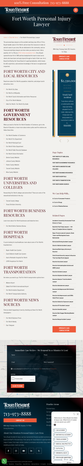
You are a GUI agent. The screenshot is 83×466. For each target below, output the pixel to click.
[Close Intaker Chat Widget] (77, 414)
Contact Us (20, 420)
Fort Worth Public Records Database (16, 150)
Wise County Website (12, 172)
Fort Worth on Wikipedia (13, 93)
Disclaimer (11, 464)
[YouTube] (23, 451)
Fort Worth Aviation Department (15, 290)
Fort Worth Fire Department (14, 139)
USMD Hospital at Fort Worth (14, 261)
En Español (43, 464)
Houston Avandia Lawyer (60, 309)
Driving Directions (9, 428)
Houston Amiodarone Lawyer (61, 285)
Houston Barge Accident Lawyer (62, 319)
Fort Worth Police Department (14, 146)
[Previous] (60, 141)
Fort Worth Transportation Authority (16, 294)
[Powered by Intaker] (69, 462)
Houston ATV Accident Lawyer (61, 305)
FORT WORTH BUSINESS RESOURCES (63, 172)
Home (5, 37)
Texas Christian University (13, 204)
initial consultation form (26, 53)
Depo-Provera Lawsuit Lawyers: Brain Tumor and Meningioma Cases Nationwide (63, 235)
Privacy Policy (53, 368)
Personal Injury (50, 408)
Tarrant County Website (13, 168)
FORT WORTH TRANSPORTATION (61, 180)
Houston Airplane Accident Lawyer (62, 275)
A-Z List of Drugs (57, 202)
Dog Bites (49, 422)
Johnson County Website (13, 161)
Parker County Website (12, 165)
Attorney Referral (35, 464)
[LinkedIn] (31, 451)
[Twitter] (39, 451)
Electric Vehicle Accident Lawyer (62, 245)
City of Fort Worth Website (13, 100)
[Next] (68, 141)
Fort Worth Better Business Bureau (16, 226)
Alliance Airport (10, 283)
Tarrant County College (12, 201)
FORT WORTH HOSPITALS (59, 176)
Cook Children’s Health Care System (16, 254)
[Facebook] (8, 451)
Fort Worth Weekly (11, 322)
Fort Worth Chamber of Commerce (16, 135)
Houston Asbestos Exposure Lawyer (63, 301)
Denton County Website (12, 157)
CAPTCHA (13, 374)
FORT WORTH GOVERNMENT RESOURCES (64, 162)
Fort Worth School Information (14, 154)
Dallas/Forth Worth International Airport (17, 286)
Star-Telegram (10, 325)
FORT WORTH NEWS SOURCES (61, 184)
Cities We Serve (13, 37)
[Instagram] (16, 451)
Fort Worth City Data (12, 89)
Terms (40, 368)
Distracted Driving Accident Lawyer (63, 241)
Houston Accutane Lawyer (60, 261)
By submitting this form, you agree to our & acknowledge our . (34, 368)
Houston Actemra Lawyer (60, 271)
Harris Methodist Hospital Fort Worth (16, 257)
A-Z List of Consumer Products (61, 198)
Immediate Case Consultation (64, 57)
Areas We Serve (26, 464)
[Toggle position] (74, 414)
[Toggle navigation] (75, 10)
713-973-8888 (59, 3)
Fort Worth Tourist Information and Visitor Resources (21, 97)
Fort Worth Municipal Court (13, 143)
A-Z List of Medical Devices (60, 206)
